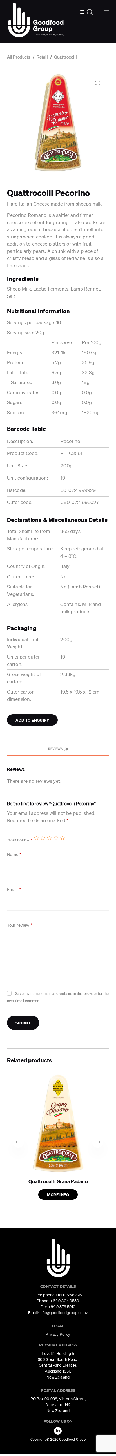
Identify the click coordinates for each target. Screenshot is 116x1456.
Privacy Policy (58, 1334)
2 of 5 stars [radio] (43, 838)
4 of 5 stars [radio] (56, 838)
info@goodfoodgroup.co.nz (63, 1312)
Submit (23, 1022)
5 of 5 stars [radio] (62, 838)
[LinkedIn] (58, 1431)
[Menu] (106, 12)
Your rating (19, 840)
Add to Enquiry (32, 720)
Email (14, 889)
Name (14, 854)
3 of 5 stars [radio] (49, 838)
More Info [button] (58, 1194)
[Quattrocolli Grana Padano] (58, 1123)
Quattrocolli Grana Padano (58, 1181)
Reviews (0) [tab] (58, 749)
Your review (19, 925)
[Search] (92, 12)
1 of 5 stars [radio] (36, 838)
